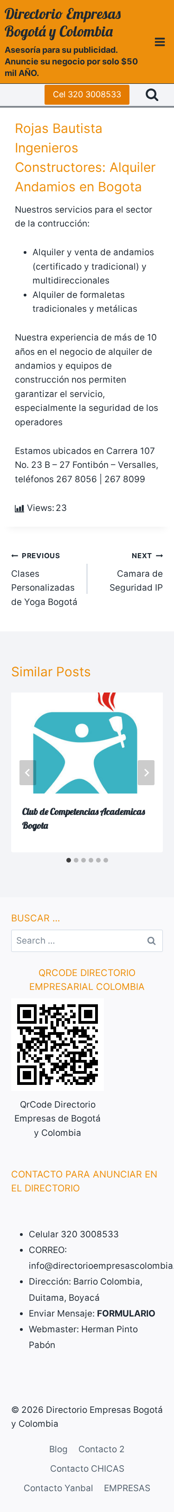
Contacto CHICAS (87, 1468)
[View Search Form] (152, 95)
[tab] (68, 860)
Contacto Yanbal (58, 1488)
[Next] (146, 772)
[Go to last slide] (27, 772)
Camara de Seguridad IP (136, 572)
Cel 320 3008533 (87, 94)
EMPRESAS (127, 1488)
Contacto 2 (101, 1449)
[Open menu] (159, 41)
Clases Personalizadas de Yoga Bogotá (44, 579)
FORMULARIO (126, 1313)
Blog (58, 1449)
